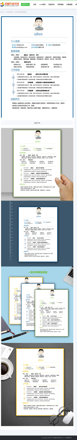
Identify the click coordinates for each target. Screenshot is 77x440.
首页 (34, 4)
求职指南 (60, 4)
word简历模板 (9, 12)
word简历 (42, 4)
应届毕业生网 (57, 437)
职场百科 (52, 4)
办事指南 (69, 4)
